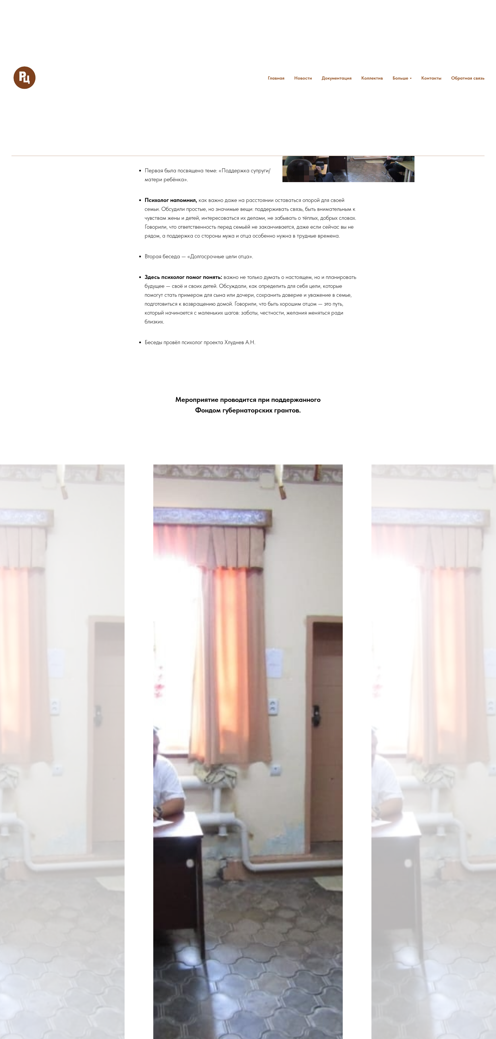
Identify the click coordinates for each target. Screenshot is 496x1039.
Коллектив (372, 78)
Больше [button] (400, 78)
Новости (303, 78)
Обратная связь (468, 78)
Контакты (431, 78)
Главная (276, 78)
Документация (337, 78)
